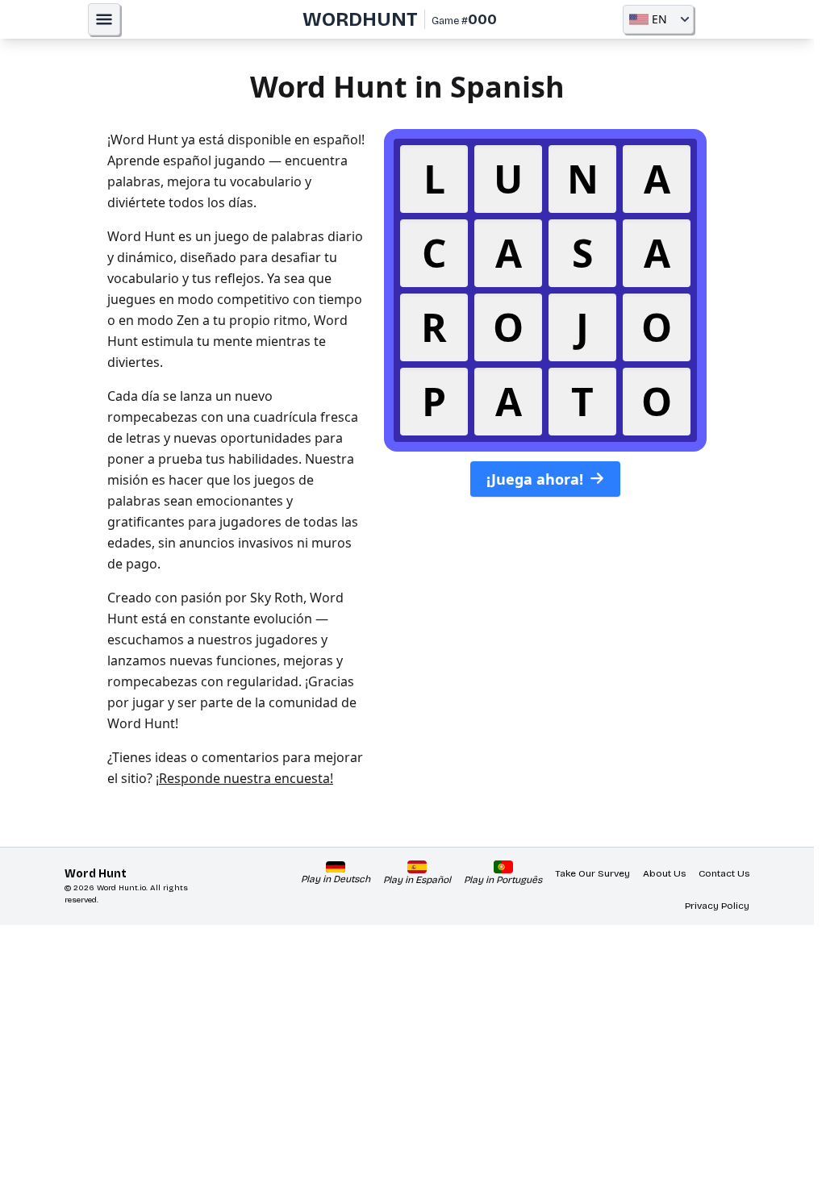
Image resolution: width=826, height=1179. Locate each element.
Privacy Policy (717, 905)
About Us (664, 873)
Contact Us (724, 873)
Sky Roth (276, 597)
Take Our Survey (592, 873)
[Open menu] (104, 19)
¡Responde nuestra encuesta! (244, 778)
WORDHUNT (360, 19)
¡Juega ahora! (534, 479)
